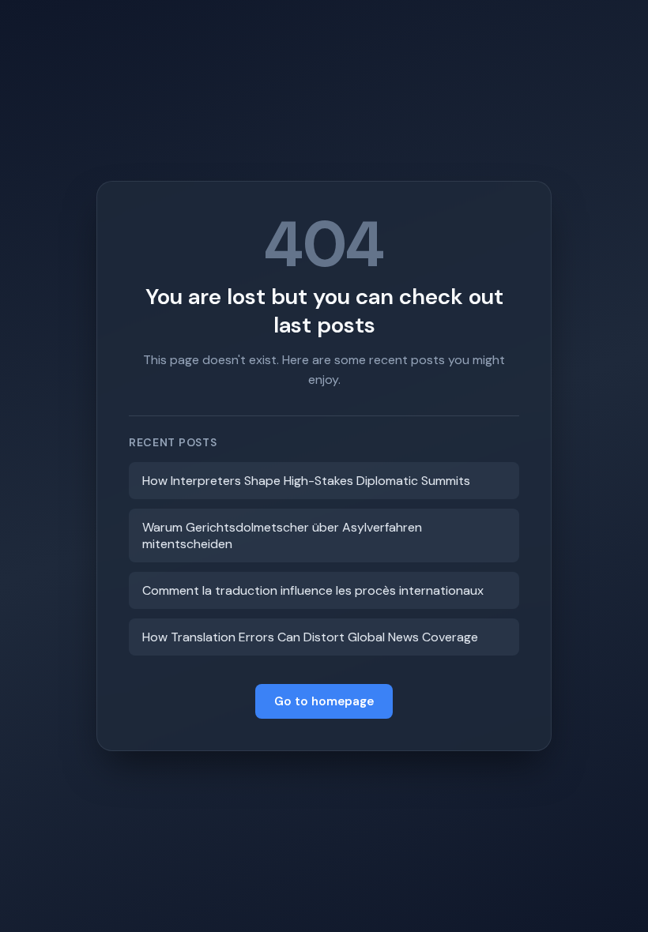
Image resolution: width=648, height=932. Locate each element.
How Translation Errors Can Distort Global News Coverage (310, 637)
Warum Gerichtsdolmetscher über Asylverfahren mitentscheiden (282, 535)
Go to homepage (324, 701)
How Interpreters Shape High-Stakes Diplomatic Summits (306, 480)
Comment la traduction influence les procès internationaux (313, 590)
